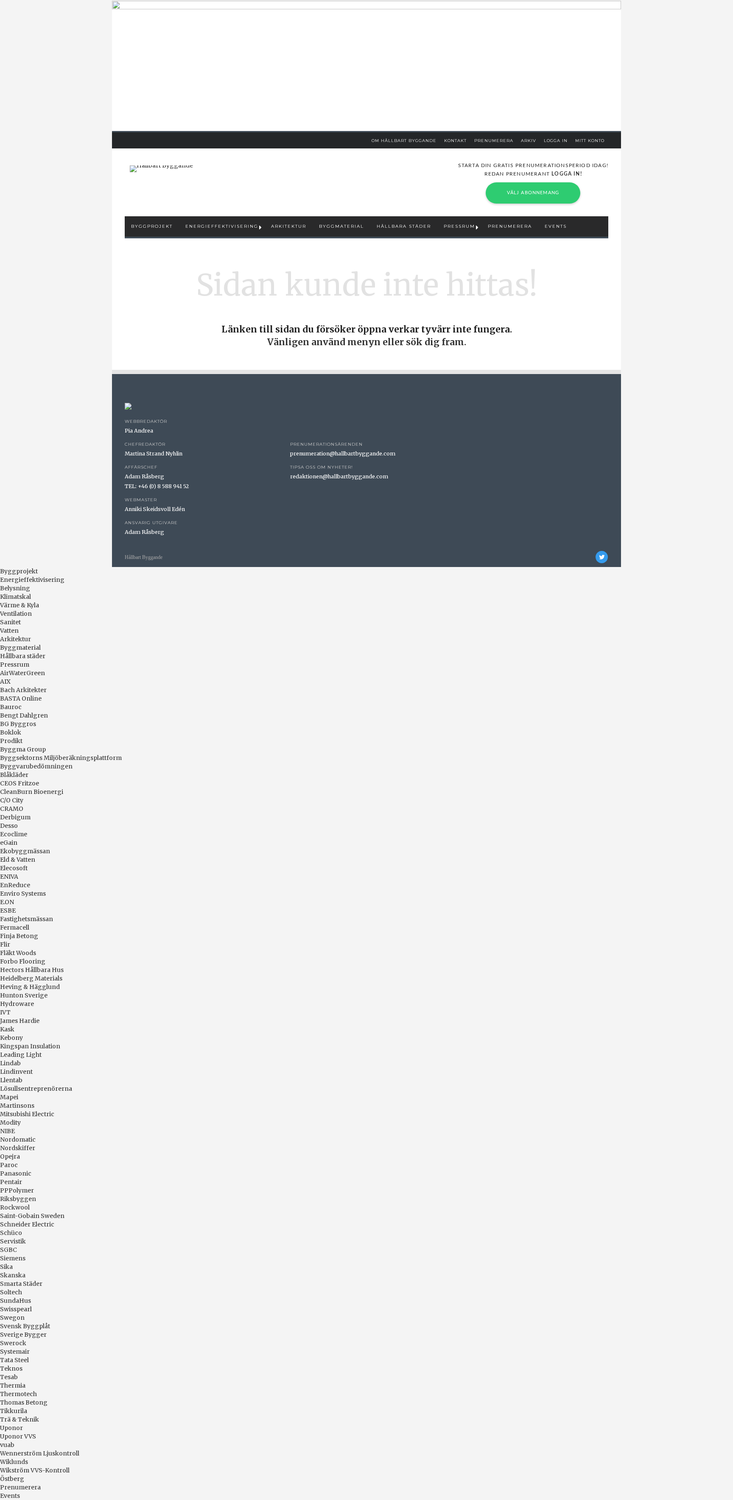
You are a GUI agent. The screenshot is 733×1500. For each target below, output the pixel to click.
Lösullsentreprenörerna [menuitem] (36, 1088)
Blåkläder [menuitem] (14, 775)
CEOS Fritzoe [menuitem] (19, 783)
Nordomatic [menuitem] (18, 1139)
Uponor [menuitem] (11, 1428)
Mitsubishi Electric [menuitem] (27, 1114)
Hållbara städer (404, 226)
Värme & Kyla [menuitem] (19, 605)
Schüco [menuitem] (11, 1233)
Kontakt (455, 140)
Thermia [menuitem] (12, 1385)
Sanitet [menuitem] (10, 622)
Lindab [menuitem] (10, 1063)
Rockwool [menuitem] (15, 1207)
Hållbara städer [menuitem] (22, 656)
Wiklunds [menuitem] (14, 1462)
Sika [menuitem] (6, 1267)
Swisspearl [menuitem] (16, 1309)
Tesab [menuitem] (9, 1377)
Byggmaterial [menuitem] (20, 647)
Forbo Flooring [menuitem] (22, 961)
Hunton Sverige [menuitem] (24, 995)
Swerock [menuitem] (13, 1343)
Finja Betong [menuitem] (19, 936)
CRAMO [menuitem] (11, 809)
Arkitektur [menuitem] (15, 639)
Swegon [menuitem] (12, 1317)
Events (556, 226)
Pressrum (459, 226)
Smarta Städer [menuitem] (21, 1284)
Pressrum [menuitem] (14, 664)
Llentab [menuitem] (11, 1080)
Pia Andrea (139, 430)
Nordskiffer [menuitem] (17, 1148)
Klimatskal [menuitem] (15, 597)
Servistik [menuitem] (13, 1241)
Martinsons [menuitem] (17, 1105)
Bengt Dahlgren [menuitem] (24, 715)
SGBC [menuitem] (8, 1250)
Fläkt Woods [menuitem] (18, 953)
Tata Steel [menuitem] (14, 1360)
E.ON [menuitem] (7, 902)
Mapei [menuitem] (9, 1097)
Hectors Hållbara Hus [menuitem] (32, 970)
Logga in (556, 140)
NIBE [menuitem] (7, 1131)
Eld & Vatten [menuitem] (17, 859)
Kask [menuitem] (7, 1029)
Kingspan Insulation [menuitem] (30, 1046)
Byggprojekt (152, 226)
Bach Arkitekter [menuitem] (23, 690)
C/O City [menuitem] (11, 800)
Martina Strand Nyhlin (153, 453)
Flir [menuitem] (5, 944)
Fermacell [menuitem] (14, 927)
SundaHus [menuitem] (15, 1300)
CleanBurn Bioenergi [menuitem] (31, 792)
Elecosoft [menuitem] (14, 868)
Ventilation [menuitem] (16, 613)
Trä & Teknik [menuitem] (19, 1419)
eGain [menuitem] (8, 842)
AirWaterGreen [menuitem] (22, 673)
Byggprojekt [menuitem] (19, 571)
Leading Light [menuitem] (21, 1055)
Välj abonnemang (533, 192)
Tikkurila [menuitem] (13, 1411)
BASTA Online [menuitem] (21, 698)
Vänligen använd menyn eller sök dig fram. (366, 342)
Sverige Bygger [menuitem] (23, 1334)
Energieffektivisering (221, 226)
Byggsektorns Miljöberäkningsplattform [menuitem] (61, 758)
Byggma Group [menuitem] (23, 749)
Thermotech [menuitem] (18, 1394)
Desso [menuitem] (9, 826)
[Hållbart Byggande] (161, 168)
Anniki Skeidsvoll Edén (155, 509)
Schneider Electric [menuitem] (27, 1224)
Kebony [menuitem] (11, 1038)
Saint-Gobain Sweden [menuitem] (32, 1216)
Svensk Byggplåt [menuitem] (25, 1326)
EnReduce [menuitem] (15, 885)
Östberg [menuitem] (12, 1479)
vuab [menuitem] (7, 1445)
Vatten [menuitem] (9, 630)
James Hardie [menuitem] (19, 1021)
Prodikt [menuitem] (11, 741)
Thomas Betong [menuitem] (24, 1402)
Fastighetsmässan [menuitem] (26, 919)
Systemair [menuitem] (15, 1351)
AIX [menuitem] (5, 681)
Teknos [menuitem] (11, 1368)
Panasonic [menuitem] (15, 1173)
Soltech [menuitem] (11, 1292)
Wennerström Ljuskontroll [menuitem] (39, 1453)
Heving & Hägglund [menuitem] (30, 987)
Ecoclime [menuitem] (13, 834)
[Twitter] (601, 557)
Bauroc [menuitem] (11, 707)
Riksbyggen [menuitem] (18, 1199)
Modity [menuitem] (10, 1122)
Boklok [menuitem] (10, 732)
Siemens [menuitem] (12, 1258)
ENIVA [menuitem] (9, 876)
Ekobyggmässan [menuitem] (25, 851)
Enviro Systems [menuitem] (23, 893)
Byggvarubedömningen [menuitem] (36, 766)
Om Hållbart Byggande (404, 140)
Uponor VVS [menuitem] (18, 1436)
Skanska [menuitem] (12, 1275)
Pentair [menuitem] (11, 1182)
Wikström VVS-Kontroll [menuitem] (35, 1470)
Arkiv (528, 140)
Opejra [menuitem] (10, 1156)
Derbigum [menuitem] (15, 817)
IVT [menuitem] (5, 1012)
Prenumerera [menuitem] (20, 1487)
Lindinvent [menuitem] (16, 1071)
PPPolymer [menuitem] (17, 1190)
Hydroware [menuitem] (17, 1004)
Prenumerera (493, 140)
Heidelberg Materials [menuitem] (31, 978)
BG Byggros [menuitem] (18, 724)
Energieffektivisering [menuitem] (32, 580)
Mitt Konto (589, 140)
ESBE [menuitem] (8, 910)
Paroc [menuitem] (9, 1165)
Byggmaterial (341, 226)
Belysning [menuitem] (15, 588)
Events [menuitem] (10, 1496)
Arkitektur (288, 226)
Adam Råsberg (144, 476)
